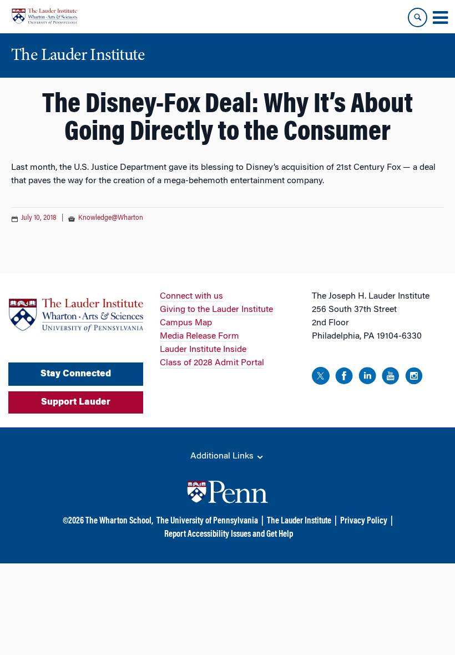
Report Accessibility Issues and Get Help (228, 534)
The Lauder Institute (299, 521)
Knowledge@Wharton (110, 218)
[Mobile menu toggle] (440, 18)
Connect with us (191, 296)
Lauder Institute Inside (203, 349)
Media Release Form (199, 336)
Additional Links (223, 456)
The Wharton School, (119, 521)
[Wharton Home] (44, 16)
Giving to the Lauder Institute (216, 309)
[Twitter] (321, 378)
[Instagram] (414, 378)
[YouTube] (391, 378)
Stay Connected (76, 374)
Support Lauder (75, 402)
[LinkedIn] (367, 378)
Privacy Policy (363, 521)
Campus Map (186, 323)
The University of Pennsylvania (207, 521)
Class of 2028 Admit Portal (212, 363)
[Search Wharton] (417, 17)
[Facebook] (344, 378)
